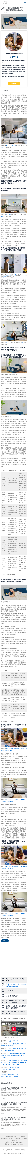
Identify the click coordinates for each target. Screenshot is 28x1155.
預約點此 (5, 940)
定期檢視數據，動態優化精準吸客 (9, 1076)
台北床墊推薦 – (10, 145)
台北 (7, 214)
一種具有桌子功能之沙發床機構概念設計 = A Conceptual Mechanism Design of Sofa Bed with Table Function (14, 1062)
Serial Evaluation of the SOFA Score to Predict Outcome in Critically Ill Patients (13, 1055)
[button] (24, 90)
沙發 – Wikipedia (13, 1041)
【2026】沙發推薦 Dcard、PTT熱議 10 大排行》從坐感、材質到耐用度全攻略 (13, 1118)
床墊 (15, 145)
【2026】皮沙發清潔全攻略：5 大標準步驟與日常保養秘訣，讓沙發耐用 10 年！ (14, 1103)
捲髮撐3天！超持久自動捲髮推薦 (9, 1074)
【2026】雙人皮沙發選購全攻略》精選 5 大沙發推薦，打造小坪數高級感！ (13, 1088)
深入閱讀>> (3, 1098)
